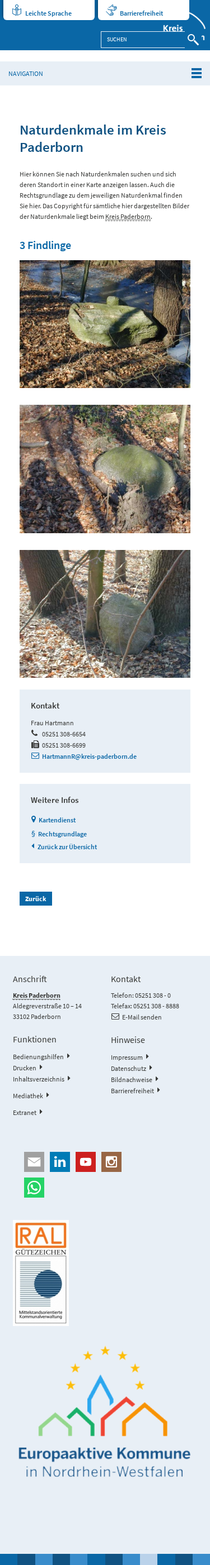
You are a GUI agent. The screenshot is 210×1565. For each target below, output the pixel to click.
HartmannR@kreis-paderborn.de (89, 756)
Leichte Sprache (48, 13)
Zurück (35, 898)
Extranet (24, 1112)
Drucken (24, 1068)
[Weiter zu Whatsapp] (105, 1188)
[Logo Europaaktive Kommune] (105, 1412)
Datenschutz (128, 1068)
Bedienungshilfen (38, 1056)
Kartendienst (57, 820)
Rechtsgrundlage (62, 834)
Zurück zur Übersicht (67, 847)
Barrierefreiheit (141, 13)
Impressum (127, 1057)
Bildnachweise (131, 1079)
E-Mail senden (142, 1017)
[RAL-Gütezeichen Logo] (105, 1273)
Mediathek (28, 1096)
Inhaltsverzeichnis (38, 1079)
